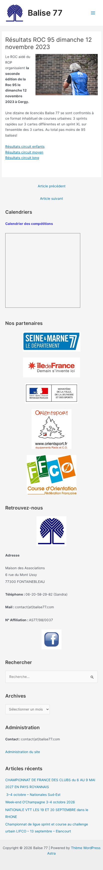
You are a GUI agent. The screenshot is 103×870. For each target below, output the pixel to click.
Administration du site (22, 752)
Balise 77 (45, 13)
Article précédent (52, 186)
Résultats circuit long (22, 158)
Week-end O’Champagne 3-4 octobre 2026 (40, 802)
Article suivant (51, 199)
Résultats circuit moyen (24, 152)
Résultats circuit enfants (24, 147)
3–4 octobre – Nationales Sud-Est (32, 795)
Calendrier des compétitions (29, 224)
